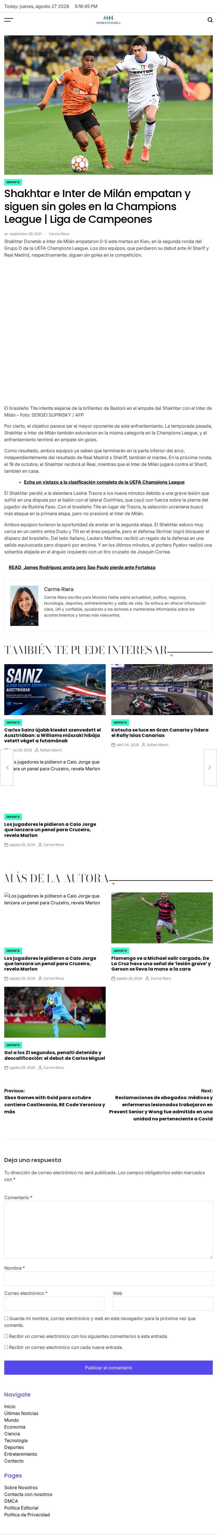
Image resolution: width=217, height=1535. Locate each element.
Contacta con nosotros (28, 1494)
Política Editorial (21, 1508)
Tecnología (16, 1440)
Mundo (11, 1420)
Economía (14, 1427)
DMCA (11, 1501)
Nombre (14, 1268)
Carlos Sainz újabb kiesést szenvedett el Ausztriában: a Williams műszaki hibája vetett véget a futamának (52, 735)
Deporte (13, 182)
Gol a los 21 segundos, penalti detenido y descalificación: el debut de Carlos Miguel (54, 1055)
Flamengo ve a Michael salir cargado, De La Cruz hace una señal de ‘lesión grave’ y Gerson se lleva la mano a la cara (161, 963)
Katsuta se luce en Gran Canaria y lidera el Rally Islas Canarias (160, 733)
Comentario (18, 1197)
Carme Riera (59, 234)
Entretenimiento (20, 1454)
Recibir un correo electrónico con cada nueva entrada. (66, 1347)
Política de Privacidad (27, 1514)
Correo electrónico (25, 1293)
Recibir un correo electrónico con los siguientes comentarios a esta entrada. (88, 1336)
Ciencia (12, 1433)
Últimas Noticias (21, 1413)
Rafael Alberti (51, 750)
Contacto (14, 1461)
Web (117, 1293)
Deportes (14, 1447)
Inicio (10, 1406)
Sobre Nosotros (21, 1487)
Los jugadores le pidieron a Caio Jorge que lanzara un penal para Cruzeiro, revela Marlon (50, 829)
